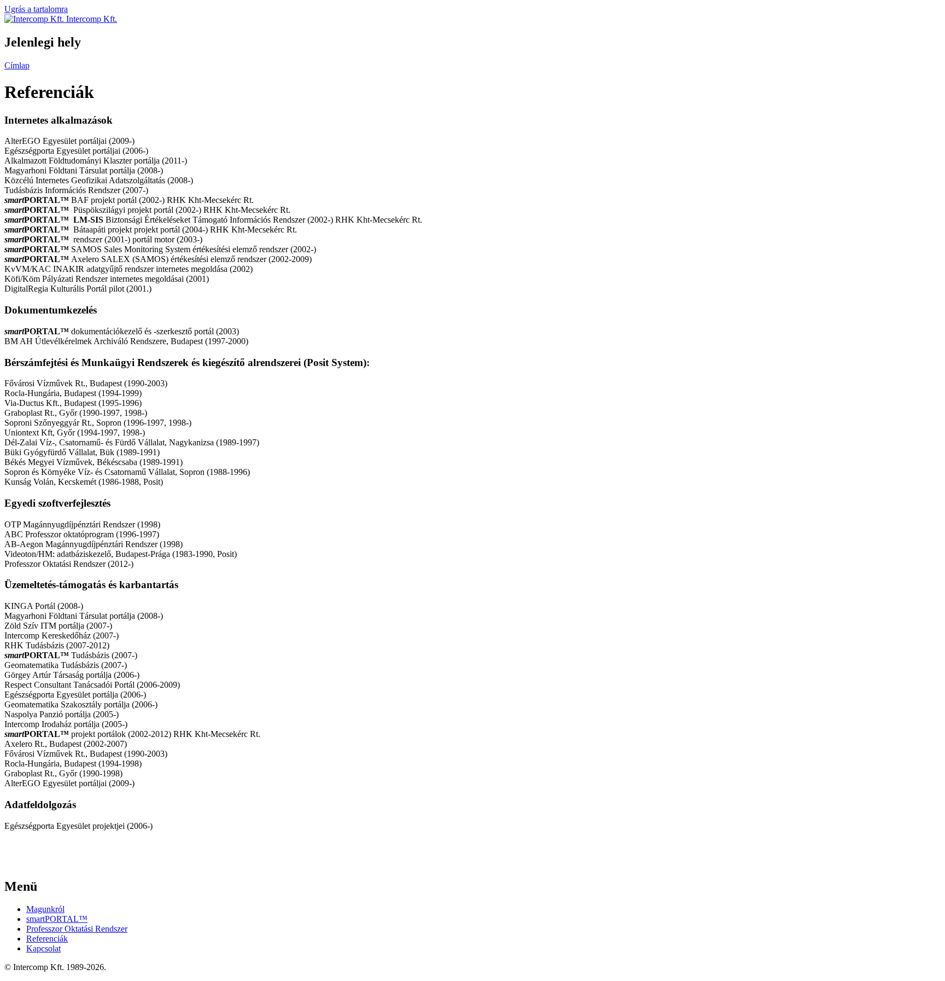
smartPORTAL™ (57, 919)
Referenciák (47, 938)
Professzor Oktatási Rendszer (76, 928)
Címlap (17, 65)
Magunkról (45, 909)
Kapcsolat (43, 948)
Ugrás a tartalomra (36, 9)
